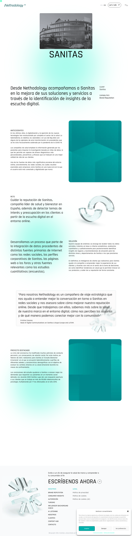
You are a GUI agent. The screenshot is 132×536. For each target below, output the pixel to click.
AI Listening (53, 511)
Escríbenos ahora (72, 481)
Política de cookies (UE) (81, 499)
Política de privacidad (109, 532)
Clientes (51, 518)
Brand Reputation (55, 492)
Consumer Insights (56, 496)
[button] (128, 511)
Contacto (52, 524)
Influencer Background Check (58, 507)
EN (101, 5)
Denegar (104, 529)
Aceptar (86, 529)
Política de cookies (98, 532)
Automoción (53, 499)
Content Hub (53, 521)
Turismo (51, 502)
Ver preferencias (121, 529)
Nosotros (52, 514)
